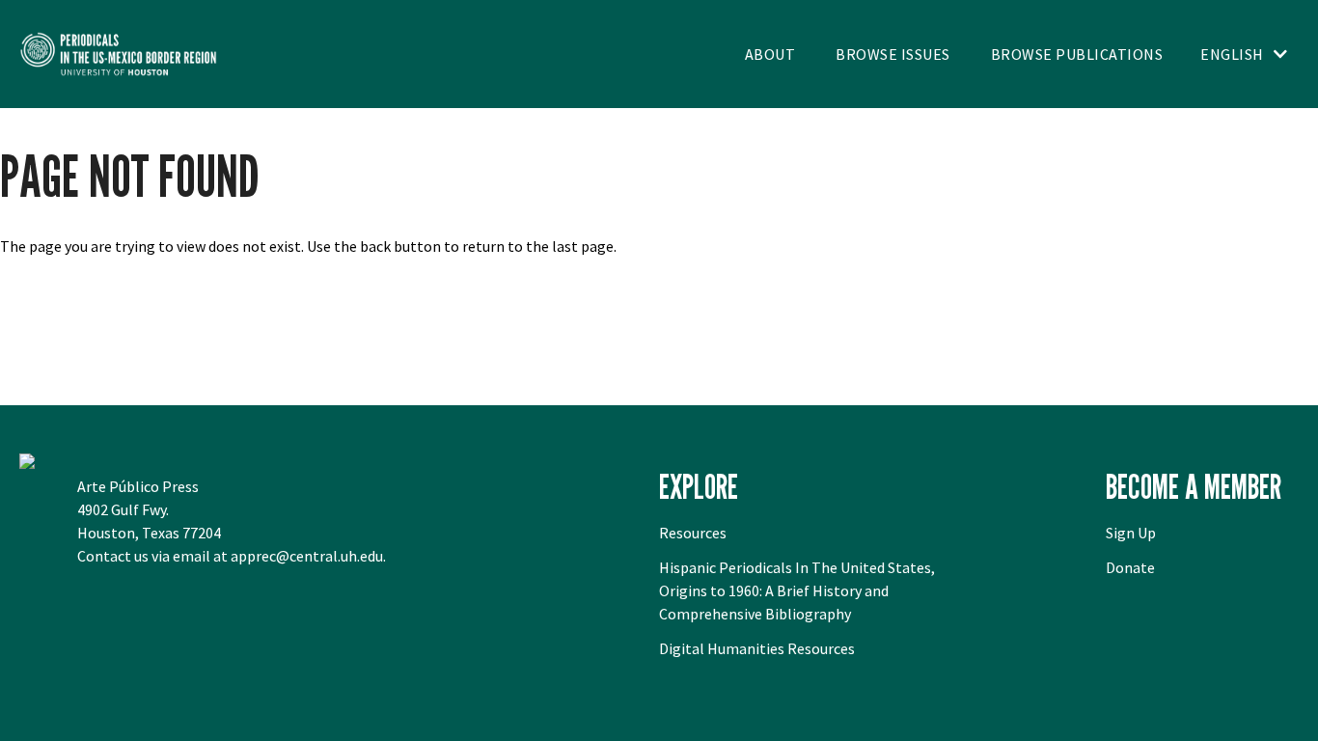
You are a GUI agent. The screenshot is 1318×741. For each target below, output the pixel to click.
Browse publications (1077, 54)
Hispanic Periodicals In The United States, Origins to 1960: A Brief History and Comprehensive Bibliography (797, 590)
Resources (693, 532)
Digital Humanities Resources (757, 648)
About (770, 54)
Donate (1130, 567)
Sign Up (1131, 532)
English (1232, 54)
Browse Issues (893, 54)
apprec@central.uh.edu (307, 555)
